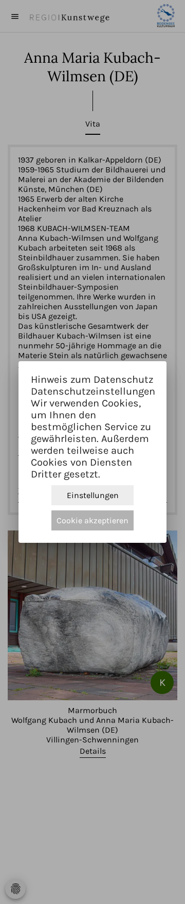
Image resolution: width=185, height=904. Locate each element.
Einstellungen (93, 495)
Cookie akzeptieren (92, 520)
